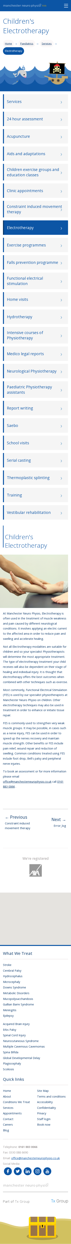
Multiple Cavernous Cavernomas (24, 1046)
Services (47, 43)
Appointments (12, 1113)
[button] (41, 915)
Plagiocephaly (12, 1063)
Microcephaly (11, 982)
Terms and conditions (51, 1096)
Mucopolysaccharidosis (18, 999)
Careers (8, 1124)
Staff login (43, 1119)
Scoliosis (8, 1069)
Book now (43, 1124)
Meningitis (9, 1010)
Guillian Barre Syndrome (18, 1004)
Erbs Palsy (9, 1030)
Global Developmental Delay (21, 1058)
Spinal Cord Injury (14, 1035)
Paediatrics (26, 43)
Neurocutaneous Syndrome (21, 1041)
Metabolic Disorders (16, 993)
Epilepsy (8, 1015)
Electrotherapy (13, 51)
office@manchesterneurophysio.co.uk (27, 781)
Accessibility (45, 1102)
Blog (6, 1130)
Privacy (41, 1113)
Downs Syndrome (14, 987)
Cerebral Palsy (12, 970)
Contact (8, 1119)
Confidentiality (46, 1108)
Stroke (7, 965)
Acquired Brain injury (16, 1024)
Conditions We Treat (16, 1102)
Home (8, 43)
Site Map (43, 1091)
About (7, 1096)
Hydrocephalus (12, 976)
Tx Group (22, 1201)
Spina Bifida (10, 1052)
